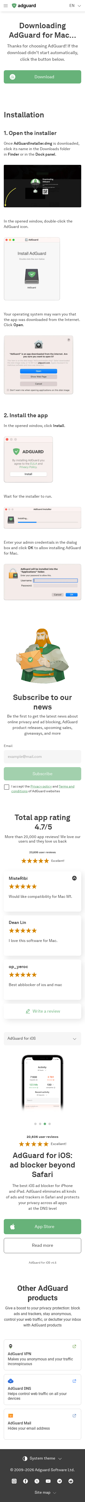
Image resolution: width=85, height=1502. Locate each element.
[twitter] (37, 1481)
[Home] (23, 6)
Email (8, 746)
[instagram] (14, 1481)
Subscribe (42, 773)
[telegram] (59, 1481)
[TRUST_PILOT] (74, 922)
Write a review (46, 1011)
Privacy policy (41, 786)
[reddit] (71, 1481)
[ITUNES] (74, 878)
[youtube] (48, 1481)
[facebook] (25, 1481)
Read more (42, 1245)
